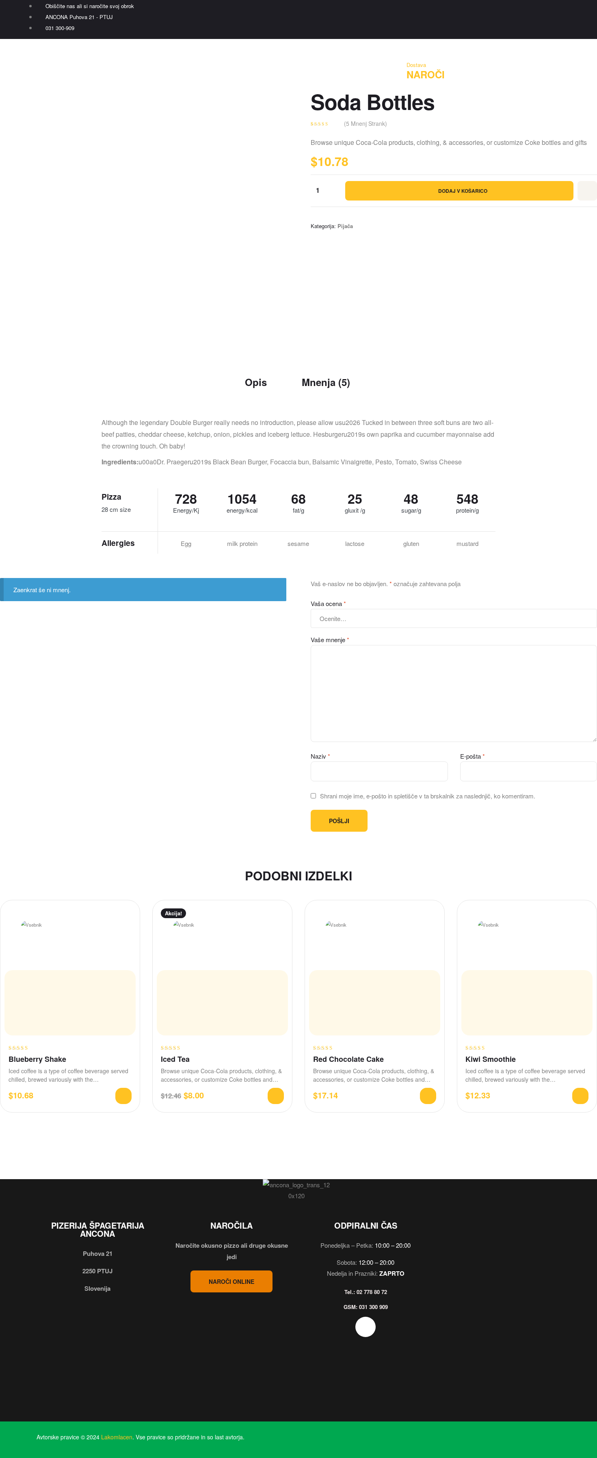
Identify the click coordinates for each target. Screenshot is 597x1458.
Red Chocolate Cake (348, 1059)
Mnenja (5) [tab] (326, 382)
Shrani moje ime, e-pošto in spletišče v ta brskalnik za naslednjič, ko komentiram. (427, 796)
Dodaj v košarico (462, 190)
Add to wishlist (587, 191)
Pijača (345, 226)
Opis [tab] (256, 382)
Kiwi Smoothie (490, 1059)
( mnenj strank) (365, 123)
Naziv (320, 756)
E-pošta (472, 756)
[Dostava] (416, 48)
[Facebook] (555, 18)
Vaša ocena (328, 603)
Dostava (416, 65)
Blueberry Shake (37, 1059)
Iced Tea (175, 1059)
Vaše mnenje (330, 639)
